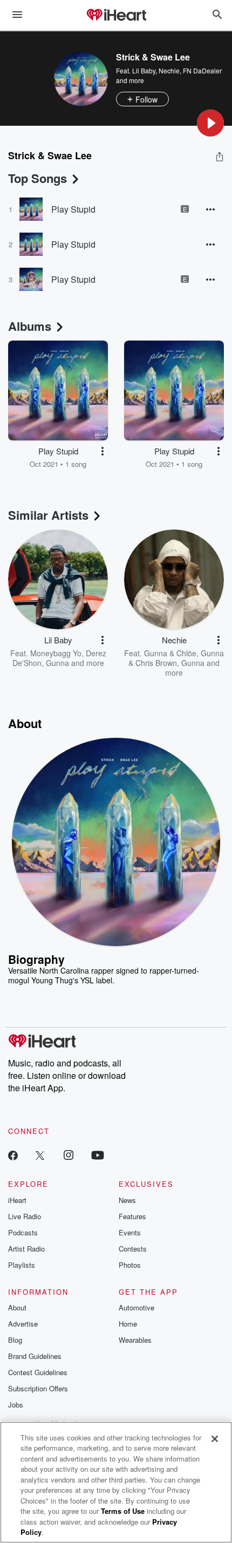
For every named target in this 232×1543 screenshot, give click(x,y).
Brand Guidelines (35, 1356)
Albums (29, 326)
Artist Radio (26, 1248)
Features (132, 1216)
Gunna (57, 662)
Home (128, 1323)
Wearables (135, 1340)
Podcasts (23, 1232)
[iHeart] (116, 15)
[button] (210, 123)
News (127, 1200)
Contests (133, 1248)
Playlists (21, 1265)
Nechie (169, 70)
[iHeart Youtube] (97, 1154)
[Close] (215, 1439)
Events (130, 1232)
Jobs (15, 1404)
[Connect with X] (40, 1154)
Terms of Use (123, 1511)
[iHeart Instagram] (68, 1154)
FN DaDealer (202, 70)
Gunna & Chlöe (170, 653)
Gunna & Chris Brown (176, 658)
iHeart (17, 1200)
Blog (15, 1340)
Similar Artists (48, 515)
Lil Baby (143, 70)
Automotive (136, 1307)
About (17, 1307)
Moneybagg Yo (55, 653)
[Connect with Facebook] (13, 1154)
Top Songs (37, 178)
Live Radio (24, 1216)
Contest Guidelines (37, 1372)
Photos (130, 1265)
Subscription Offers (38, 1388)
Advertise (23, 1323)
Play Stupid (73, 209)
